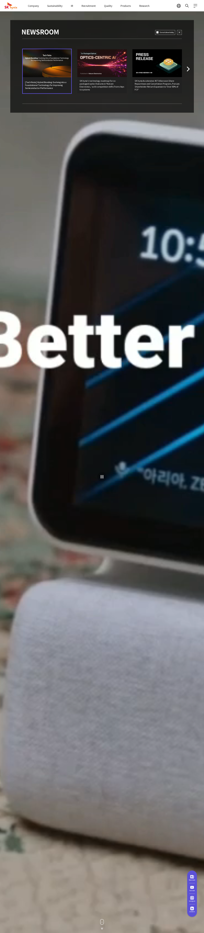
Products (125, 5)
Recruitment (88, 5)
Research (144, 5)
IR (72, 5)
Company (33, 5)
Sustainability (54, 5)
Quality (108, 5)
